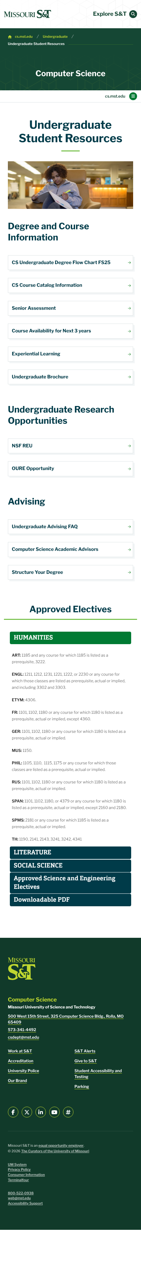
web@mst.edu (19, 1198)
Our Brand (17, 1080)
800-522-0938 (21, 1193)
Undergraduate (55, 36)
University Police (23, 1070)
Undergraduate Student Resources (36, 44)
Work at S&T (20, 1050)
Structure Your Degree (70, 572)
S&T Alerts (84, 1050)
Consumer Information (26, 1175)
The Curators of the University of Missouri (55, 1151)
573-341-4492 (22, 1029)
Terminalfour (18, 1180)
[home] (27, 14)
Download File (70, 262)
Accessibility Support (25, 1203)
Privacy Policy (19, 1169)
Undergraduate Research (70, 446)
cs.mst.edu (24, 36)
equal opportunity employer (61, 1145)
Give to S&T (85, 1060)
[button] (133, 14)
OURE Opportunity (70, 468)
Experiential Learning (70, 354)
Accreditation (20, 1060)
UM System (17, 1164)
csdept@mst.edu (23, 1037)
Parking (81, 1086)
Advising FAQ (70, 526)
